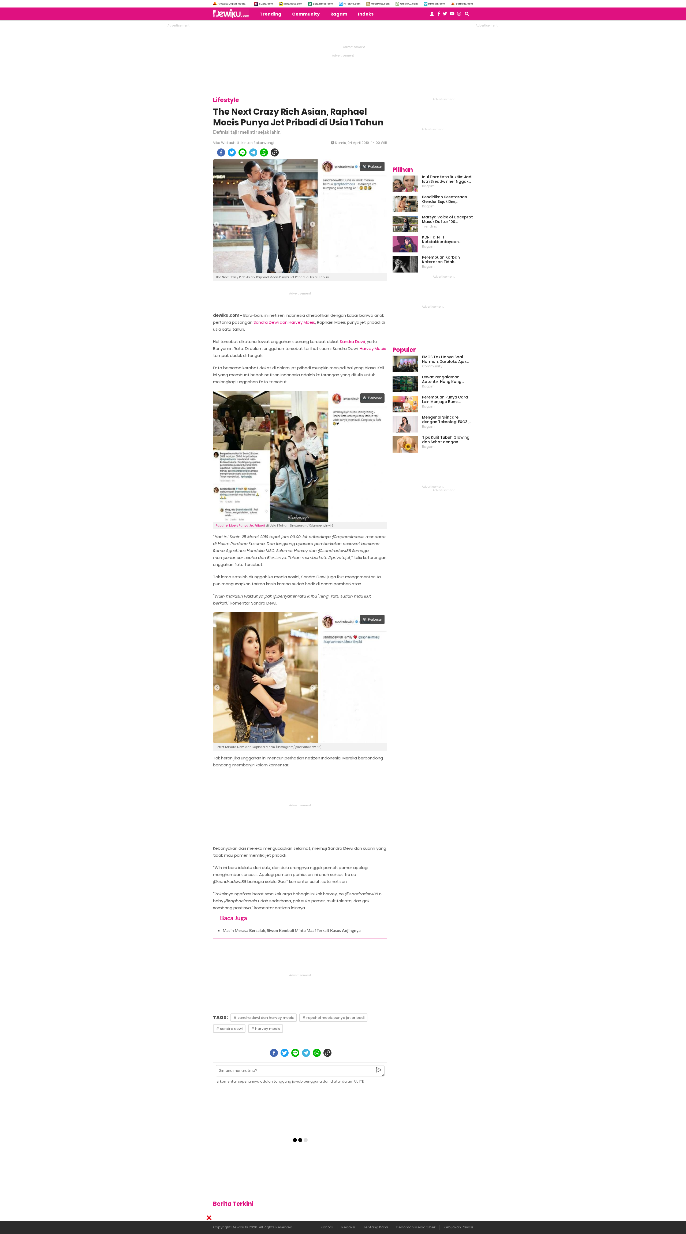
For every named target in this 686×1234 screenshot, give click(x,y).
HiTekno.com (352, 3)
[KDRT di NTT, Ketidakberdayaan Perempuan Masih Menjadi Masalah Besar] (405, 244)
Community (306, 14)
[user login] (432, 15)
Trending (270, 14)
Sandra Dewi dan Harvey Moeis (284, 322)
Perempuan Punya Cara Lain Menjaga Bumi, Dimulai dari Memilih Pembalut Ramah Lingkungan (445, 399)
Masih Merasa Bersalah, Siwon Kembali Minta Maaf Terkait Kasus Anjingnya (292, 930)
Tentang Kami (375, 1227)
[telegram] (253, 152)
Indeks (366, 14)
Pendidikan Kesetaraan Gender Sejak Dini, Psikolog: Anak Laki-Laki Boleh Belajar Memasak (444, 199)
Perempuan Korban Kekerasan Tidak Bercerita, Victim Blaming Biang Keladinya (446, 259)
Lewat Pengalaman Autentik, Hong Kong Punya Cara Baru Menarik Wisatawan (446, 379)
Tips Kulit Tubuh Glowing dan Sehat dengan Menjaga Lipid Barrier (445, 439)
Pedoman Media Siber (415, 1227)
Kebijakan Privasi (458, 1227)
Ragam (338, 14)
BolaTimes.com (323, 3)
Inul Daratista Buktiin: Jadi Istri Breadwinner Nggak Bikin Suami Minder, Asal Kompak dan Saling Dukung (447, 179)
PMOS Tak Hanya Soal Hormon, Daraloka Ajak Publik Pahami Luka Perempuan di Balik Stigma (444, 359)
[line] (242, 152)
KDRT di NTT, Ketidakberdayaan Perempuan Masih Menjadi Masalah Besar (447, 239)
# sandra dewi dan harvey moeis (263, 1017)
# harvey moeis (265, 1028)
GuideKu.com (409, 3)
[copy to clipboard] (274, 152)
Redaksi (348, 1227)
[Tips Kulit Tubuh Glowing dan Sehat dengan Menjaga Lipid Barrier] (405, 444)
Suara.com (266, 3)
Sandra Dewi (352, 341)
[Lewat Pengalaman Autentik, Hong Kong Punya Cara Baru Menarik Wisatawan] (405, 384)
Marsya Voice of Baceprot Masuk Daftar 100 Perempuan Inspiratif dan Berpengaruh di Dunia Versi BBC (447, 219)
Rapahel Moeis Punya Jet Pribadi (240, 525)
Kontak (327, 1227)
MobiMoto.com (380, 3)
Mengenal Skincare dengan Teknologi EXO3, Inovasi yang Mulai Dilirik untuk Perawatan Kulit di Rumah (445, 419)
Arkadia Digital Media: (232, 3)
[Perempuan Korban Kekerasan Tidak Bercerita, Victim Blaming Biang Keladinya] (405, 264)
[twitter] (231, 152)
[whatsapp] (264, 152)
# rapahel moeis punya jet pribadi (333, 1017)
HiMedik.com (436, 3)
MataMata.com (293, 3)
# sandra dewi (229, 1028)
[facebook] (221, 152)
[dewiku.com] (232, 13)
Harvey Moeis (373, 348)
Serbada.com (464, 3)
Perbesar (375, 167)
